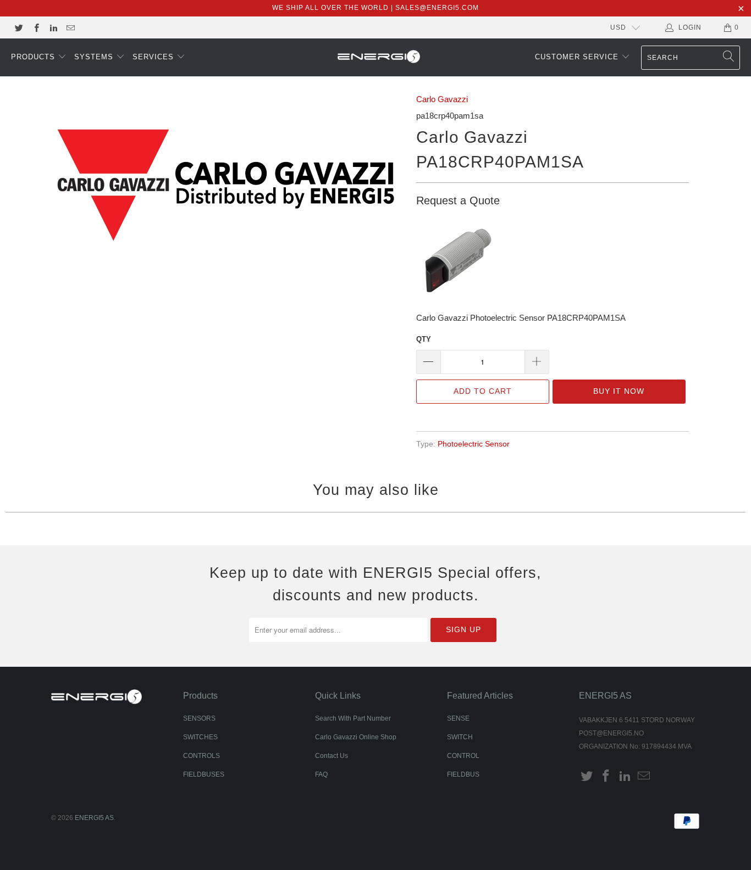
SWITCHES (200, 737)
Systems (95, 57)
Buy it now (618, 391)
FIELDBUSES (203, 774)
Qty (423, 339)
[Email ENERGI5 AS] (70, 27)
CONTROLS (201, 756)
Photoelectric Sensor (474, 444)
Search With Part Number (353, 718)
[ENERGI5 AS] (379, 57)
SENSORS (199, 718)
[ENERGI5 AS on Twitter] (18, 27)
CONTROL (463, 756)
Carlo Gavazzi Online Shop (355, 737)
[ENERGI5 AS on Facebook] (35, 27)
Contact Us (331, 756)
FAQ (321, 774)
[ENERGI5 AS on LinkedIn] (53, 27)
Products (34, 57)
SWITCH (460, 737)
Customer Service (578, 57)
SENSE (458, 718)
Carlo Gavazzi (442, 99)
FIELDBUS (463, 774)
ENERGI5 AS (94, 818)
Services (154, 57)
